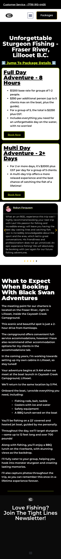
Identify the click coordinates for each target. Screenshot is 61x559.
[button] (30, 15)
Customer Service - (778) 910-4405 (24, 4)
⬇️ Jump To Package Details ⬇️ (29, 63)
